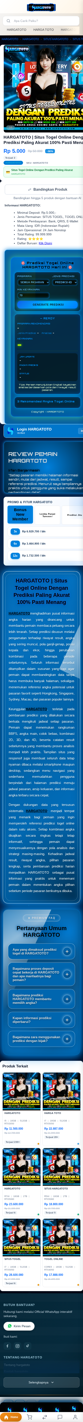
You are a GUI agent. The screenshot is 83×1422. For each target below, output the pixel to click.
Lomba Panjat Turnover (47, 515)
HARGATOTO (16, 29)
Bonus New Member (20, 515)
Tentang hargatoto (17, 1365)
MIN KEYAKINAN (28, 290)
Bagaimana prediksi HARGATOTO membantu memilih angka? (32, 999)
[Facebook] (7, 1346)
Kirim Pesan (22, 1326)
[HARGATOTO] (41, 7)
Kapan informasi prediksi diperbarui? (32, 1020)
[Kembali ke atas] (74, 1392)
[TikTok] (27, 1346)
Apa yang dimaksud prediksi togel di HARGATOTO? (34, 952)
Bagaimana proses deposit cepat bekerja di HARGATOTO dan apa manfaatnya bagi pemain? (36, 974)
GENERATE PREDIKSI (48, 305)
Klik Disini (45, 243)
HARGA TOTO (43, 29)
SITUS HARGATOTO (55, 39)
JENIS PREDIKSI (63, 276)
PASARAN (24, 276)
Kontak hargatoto (16, 1372)
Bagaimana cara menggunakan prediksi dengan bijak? (36, 1039)
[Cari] (8, 21)
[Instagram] (17, 1346)
